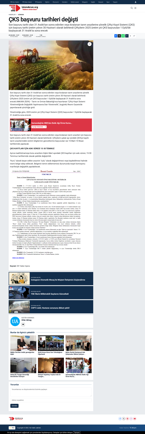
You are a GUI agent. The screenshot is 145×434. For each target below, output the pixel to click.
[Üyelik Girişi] (134, 2)
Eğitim (47, 2)
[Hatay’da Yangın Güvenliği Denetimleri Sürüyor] (23, 365)
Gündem (64, 2)
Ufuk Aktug (26, 320)
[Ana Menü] (135, 8)
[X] (123, 418)
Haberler (12, 14)
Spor (108, 2)
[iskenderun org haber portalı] (24, 8)
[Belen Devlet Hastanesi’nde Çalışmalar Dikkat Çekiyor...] (79, 343)
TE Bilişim (133, 428)
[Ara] (132, 8)
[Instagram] (131, 418)
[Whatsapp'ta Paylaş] (123, 35)
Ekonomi (56, 2)
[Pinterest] (127, 418)
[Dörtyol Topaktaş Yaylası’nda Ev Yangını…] (51, 365)
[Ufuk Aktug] (15, 321)
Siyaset (100, 2)
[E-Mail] (23, 324)
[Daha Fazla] (127, 35)
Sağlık (93, 2)
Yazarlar (39, 2)
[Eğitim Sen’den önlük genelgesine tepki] (23, 343)
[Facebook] (120, 418)
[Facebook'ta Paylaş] (115, 35)
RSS (12, 428)
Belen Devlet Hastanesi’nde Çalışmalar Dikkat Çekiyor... (75, 353)
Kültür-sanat (75, 2)
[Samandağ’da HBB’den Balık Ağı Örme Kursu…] (79, 365)
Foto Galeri (15, 2)
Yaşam (115, 2)
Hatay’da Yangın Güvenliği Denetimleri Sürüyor (19, 375)
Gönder (14, 406)
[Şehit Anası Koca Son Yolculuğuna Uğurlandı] (51, 343)
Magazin (85, 2)
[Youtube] (134, 418)
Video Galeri (28, 2)
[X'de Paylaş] (119, 35)
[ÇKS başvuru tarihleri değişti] (51, 65)
